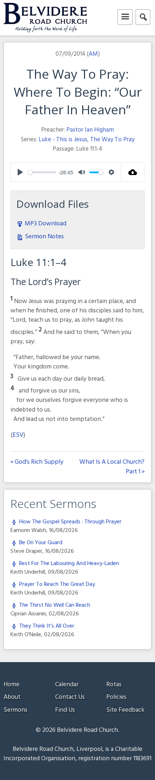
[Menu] (125, 17)
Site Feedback (125, 710)
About (12, 697)
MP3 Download (44, 224)
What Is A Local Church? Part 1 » (112, 467)
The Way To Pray (112, 139)
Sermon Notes (43, 236)
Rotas (113, 684)
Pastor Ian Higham (90, 130)
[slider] (42, 172)
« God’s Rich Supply (36, 462)
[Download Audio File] (133, 172)
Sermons (15, 710)
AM (93, 54)
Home (11, 684)
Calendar (67, 684)
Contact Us (70, 697)
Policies (116, 697)
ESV (18, 435)
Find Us (65, 710)
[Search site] (143, 17)
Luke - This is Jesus (63, 139)
